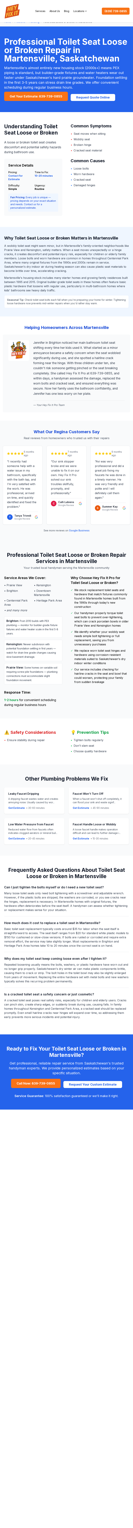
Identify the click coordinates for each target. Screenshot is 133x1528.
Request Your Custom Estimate (93, 1084)
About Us (55, 11)
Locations (78, 11)
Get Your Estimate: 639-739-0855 (36, 96)
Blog (66, 11)
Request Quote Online (93, 97)
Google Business (79, 530)
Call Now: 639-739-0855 (36, 1083)
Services (40, 11)
